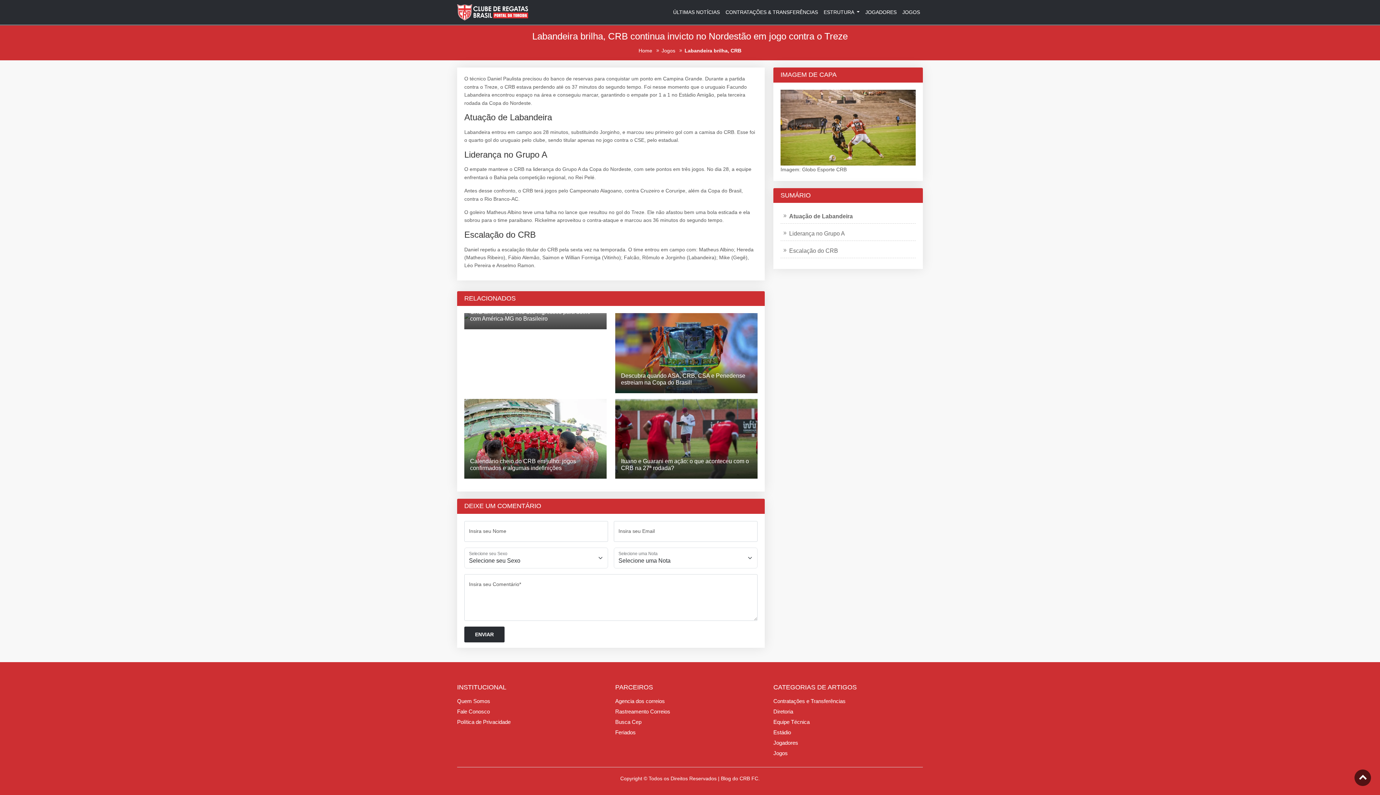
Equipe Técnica (791, 722)
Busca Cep (628, 722)
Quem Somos (473, 701)
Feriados (625, 732)
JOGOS (911, 12)
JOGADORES (881, 12)
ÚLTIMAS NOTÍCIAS (696, 12)
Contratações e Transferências (809, 701)
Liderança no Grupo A (817, 234)
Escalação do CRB (813, 251)
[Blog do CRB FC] (493, 12)
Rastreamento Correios (642, 711)
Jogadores (785, 743)
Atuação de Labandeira (821, 216)
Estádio (782, 732)
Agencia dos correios (640, 701)
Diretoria (783, 711)
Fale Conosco (473, 711)
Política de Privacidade (484, 722)
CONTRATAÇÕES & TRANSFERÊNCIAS (772, 12)
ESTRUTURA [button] (839, 12)
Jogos (780, 753)
